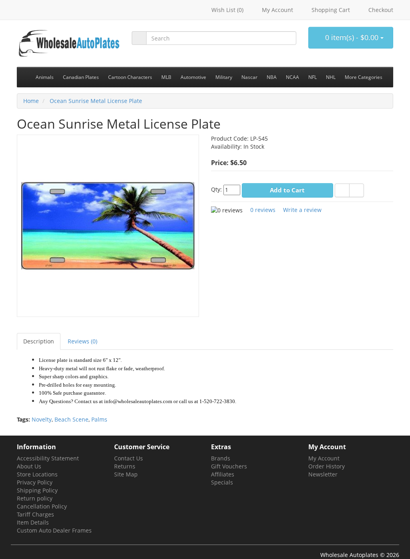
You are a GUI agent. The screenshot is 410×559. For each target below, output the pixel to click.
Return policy (34, 498)
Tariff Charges (35, 514)
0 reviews (262, 210)
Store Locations (37, 474)
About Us (29, 466)
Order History (326, 466)
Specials (222, 482)
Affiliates (222, 474)
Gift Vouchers (229, 466)
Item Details (33, 522)
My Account (324, 458)
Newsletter (323, 474)
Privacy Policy (34, 482)
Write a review (302, 210)
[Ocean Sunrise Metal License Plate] (108, 225)
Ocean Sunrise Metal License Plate (95, 101)
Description (38, 341)
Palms (99, 419)
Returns (124, 466)
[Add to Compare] (356, 190)
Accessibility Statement (48, 458)
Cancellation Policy (42, 506)
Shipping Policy (37, 490)
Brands (220, 458)
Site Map (126, 474)
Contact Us (128, 458)
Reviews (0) (82, 341)
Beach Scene (71, 419)
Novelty (42, 419)
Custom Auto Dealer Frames (54, 530)
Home (31, 101)
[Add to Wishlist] (342, 190)
